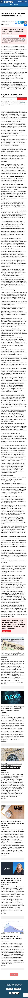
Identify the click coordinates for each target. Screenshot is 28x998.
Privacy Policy (23, 39)
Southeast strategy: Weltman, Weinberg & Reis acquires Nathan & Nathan (12, 823)
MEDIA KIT (9, 989)
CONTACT (17, 989)
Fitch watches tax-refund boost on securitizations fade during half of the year (12, 655)
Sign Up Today (6, 631)
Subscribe (22, 36)
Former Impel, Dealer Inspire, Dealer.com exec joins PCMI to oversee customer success (11, 880)
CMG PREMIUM (21, 1)
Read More (3, 683)
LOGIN (26, 1)
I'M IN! (22, 98)
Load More (14, 974)
